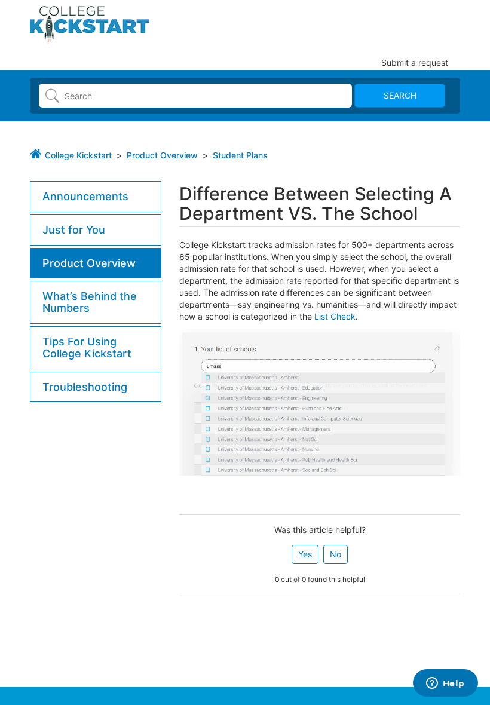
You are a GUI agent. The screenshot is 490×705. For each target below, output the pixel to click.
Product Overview (162, 155)
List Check (335, 316)
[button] (305, 554)
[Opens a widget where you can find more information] (445, 684)
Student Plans (240, 155)
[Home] (89, 24)
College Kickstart (78, 155)
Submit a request (414, 62)
